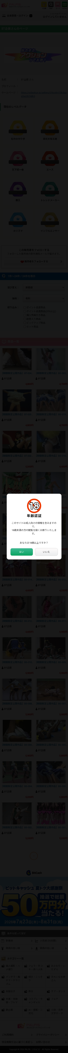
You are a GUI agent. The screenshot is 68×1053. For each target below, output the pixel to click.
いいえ (46, 552)
